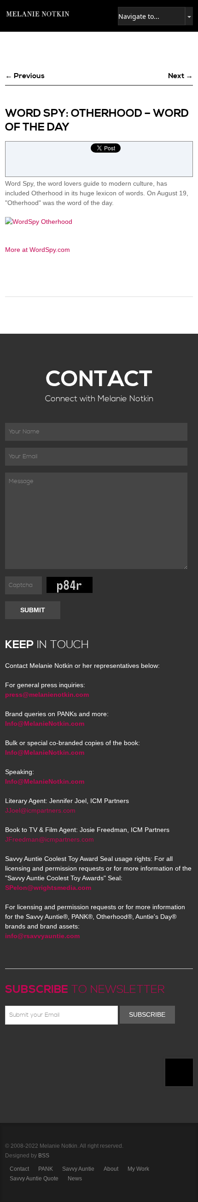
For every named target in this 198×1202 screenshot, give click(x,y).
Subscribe (147, 1014)
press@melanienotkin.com (47, 694)
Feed (104, 1046)
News (75, 1178)
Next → (180, 75)
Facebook (23, 1046)
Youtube (64, 1046)
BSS (43, 1155)
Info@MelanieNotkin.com (44, 723)
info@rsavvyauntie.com (42, 936)
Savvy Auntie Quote (34, 1178)
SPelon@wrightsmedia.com (48, 887)
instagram (90, 1046)
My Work (138, 1169)
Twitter (37, 1046)
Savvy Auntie (78, 1169)
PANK (45, 1169)
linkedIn (77, 1046)
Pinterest (50, 1046)
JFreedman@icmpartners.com (49, 839)
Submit (32, 610)
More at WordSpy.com (37, 249)
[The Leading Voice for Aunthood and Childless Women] (37, 14)
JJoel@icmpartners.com (40, 810)
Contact (19, 1169)
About (111, 1169)
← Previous (25, 75)
